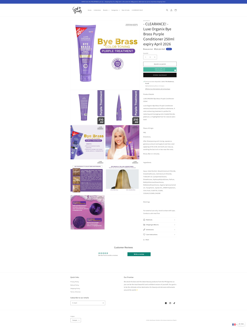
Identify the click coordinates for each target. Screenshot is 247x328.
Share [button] (147, 240)
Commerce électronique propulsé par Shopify (166, 320)
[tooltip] (175, 70)
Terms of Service (75, 292)
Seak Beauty (152, 320)
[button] (106, 10)
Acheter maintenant (160, 75)
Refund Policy (74, 285)
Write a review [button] (139, 254)
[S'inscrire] (103, 303)
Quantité (145, 53)
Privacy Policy (74, 282)
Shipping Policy (75, 288)
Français (74, 320)
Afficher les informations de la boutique (157, 89)
